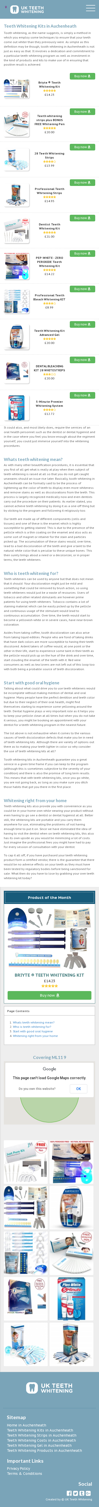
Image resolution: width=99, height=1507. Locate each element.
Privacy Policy (18, 1468)
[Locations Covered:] (6, 7)
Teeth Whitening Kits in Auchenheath (40, 1430)
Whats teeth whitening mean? (33, 1022)
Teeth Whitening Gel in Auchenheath (39, 1445)
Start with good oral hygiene (33, 1031)
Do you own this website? (37, 1089)
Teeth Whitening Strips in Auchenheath (41, 1435)
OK (78, 1089)
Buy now (81, 76)
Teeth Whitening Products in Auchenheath (44, 1450)
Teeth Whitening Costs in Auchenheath (41, 1440)
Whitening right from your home (35, 1036)
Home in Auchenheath (26, 1425)
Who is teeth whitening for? (32, 1027)
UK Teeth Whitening (78, 1499)
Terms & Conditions (24, 1473)
